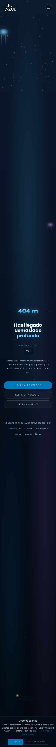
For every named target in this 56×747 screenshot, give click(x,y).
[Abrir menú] (48, 7)
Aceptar (15, 741)
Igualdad (28, 428)
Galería (28, 434)
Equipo (18, 434)
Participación (42, 428)
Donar (38, 434)
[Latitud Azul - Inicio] (10, 7)
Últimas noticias (28, 404)
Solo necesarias (36, 741)
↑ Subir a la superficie (28, 385)
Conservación (14, 428)
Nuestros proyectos (28, 394)
